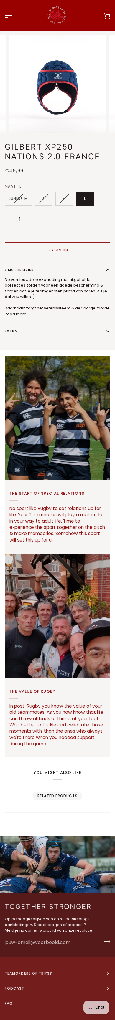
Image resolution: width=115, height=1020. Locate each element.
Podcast (14, 988)
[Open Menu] (13, 15)
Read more (16, 314)
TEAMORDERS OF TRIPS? (28, 973)
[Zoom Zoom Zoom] (57, 84)
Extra (11, 331)
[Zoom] (19, 122)
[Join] (105, 941)
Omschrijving (20, 269)
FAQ (9, 1003)
